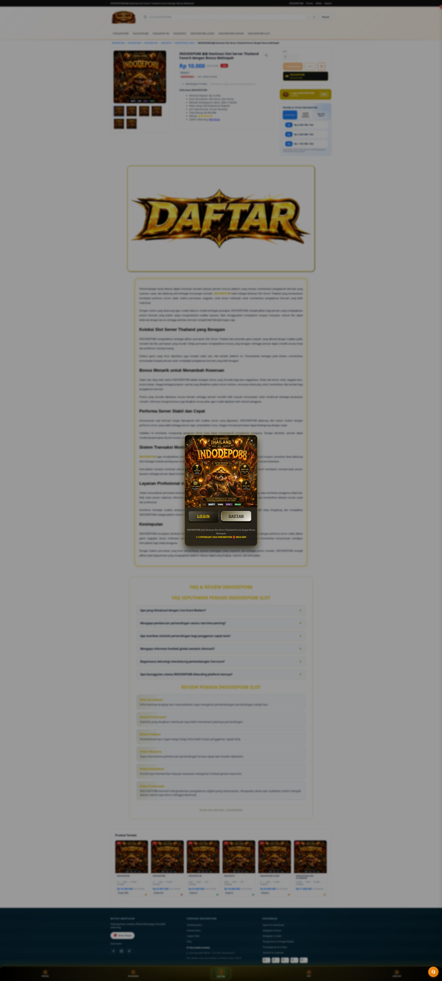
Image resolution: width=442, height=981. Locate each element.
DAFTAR (236, 516)
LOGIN (203, 516)
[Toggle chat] (433, 972)
